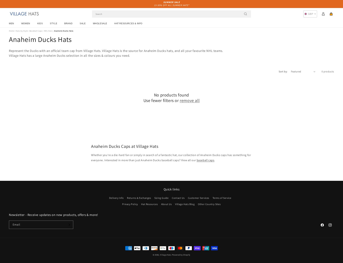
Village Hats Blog (185, 204)
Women (25, 23)
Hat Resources (149, 204)
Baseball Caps (36, 31)
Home (11, 31)
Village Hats (165, 255)
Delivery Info (116, 198)
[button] (331, 14)
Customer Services (198, 198)
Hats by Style (22, 31)
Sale (83, 23)
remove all (190, 100)
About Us (166, 204)
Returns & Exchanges (139, 198)
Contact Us (178, 198)
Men (11, 23)
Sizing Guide (161, 198)
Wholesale (100, 23)
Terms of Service (222, 198)
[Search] (245, 13)
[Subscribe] (69, 225)
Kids (40, 23)
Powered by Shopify (181, 255)
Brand (68, 23)
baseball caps (205, 160)
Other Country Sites (209, 204)
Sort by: (283, 71)
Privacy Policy (130, 204)
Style (53, 23)
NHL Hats (48, 31)
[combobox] (171, 14)
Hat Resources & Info (128, 23)
